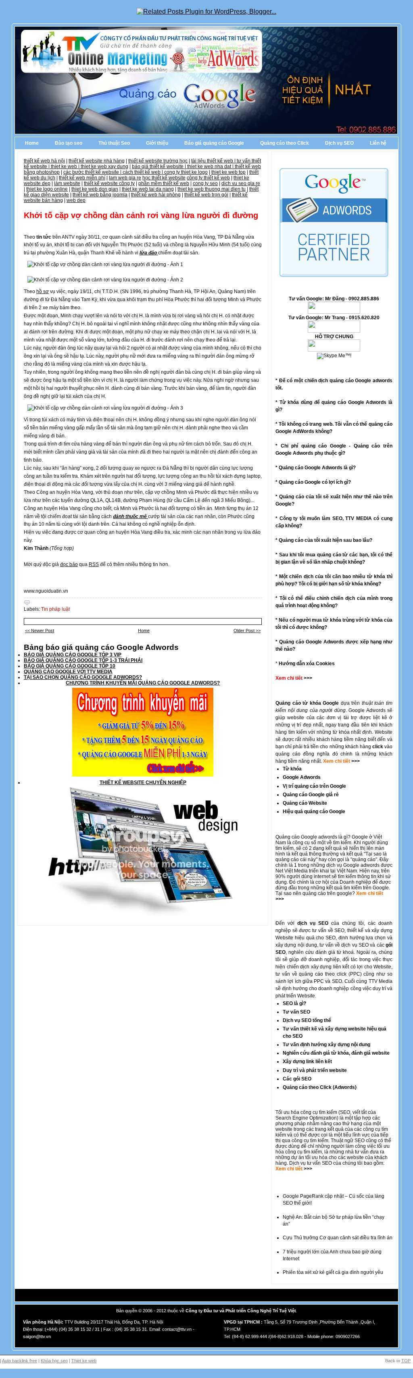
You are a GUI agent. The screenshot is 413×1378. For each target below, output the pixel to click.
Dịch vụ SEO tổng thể (307, 1020)
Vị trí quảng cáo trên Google (314, 786)
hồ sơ (42, 291)
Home (32, 143)
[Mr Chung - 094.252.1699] (334, 331)
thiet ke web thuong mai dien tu (211, 189)
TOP (406, 1360)
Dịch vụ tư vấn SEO (310, 1163)
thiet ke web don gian (94, 189)
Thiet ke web (83, 1360)
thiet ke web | (66, 166)
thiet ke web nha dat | (211, 166)
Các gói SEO (297, 1079)
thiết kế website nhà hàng (97, 161)
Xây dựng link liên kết (307, 1061)
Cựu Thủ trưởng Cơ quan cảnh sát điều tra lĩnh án (337, 1238)
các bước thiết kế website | (93, 172)
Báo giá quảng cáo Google (214, 143)
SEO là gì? (294, 1003)
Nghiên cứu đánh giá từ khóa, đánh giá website (336, 1053)
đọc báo (69, 564)
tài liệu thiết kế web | (214, 161)
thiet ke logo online (47, 189)
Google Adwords (302, 777)
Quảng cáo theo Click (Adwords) (320, 1087)
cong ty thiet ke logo (186, 172)
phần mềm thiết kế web (163, 183)
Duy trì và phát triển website (315, 1070)
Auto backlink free (19, 1360)
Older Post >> (247, 630)
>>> (355, 761)
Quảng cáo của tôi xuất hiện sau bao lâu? (325, 540)
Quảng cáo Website (305, 803)
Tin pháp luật (55, 609)
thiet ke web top (228, 172)
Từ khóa (292, 769)
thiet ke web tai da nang (148, 189)
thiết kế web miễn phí (82, 178)
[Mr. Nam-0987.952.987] (334, 350)
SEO (345, 1112)
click (377, 746)
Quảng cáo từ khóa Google (307, 703)
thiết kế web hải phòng (156, 195)
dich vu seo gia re (240, 183)
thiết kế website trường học (158, 161)
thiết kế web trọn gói (206, 195)
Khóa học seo (54, 1360)
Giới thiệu (157, 143)
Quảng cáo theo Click (284, 143)
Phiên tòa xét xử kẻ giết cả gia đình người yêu (333, 1272)
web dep (76, 200)
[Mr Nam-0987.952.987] (334, 312)
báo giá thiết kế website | (159, 166)
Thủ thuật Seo (114, 143)
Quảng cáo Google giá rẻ (311, 794)
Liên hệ (378, 143)
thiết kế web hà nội (44, 161)
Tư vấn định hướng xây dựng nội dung (326, 1044)
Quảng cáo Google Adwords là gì (316, 467)
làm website (67, 183)
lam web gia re (125, 178)
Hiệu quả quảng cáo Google (314, 811)
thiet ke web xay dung (104, 166)
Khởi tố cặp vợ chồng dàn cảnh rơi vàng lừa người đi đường (141, 215)
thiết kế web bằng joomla (100, 195)
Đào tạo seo (68, 143)
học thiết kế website (164, 178)
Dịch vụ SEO (339, 143)
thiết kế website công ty (109, 183)
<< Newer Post (39, 630)
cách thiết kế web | (143, 172)
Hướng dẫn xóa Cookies (307, 663)
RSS (94, 564)
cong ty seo (205, 183)
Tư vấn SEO (296, 1012)
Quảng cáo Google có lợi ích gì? (315, 482)
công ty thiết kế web (208, 178)
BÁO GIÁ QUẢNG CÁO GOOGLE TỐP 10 (69, 666)
